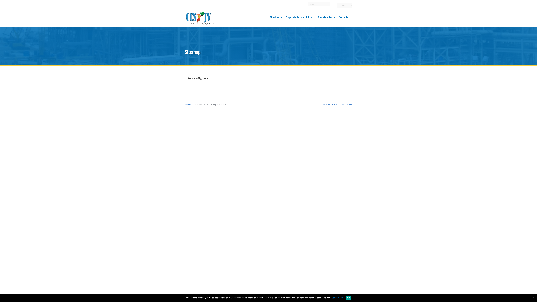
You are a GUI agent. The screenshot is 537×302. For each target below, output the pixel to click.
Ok (348, 298)
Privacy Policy (330, 104)
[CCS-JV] (203, 18)
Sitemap (188, 104)
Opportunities (325, 17)
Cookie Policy (346, 104)
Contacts (343, 17)
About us (274, 17)
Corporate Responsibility (298, 17)
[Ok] (533, 297)
